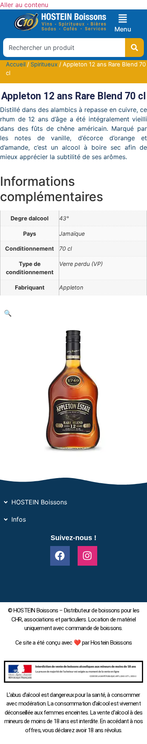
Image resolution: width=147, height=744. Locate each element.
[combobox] (64, 47)
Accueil (15, 64)
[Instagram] (87, 556)
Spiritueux (44, 64)
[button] (8, 313)
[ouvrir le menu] (123, 18)
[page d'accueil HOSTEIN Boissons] (60, 22)
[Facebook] (60, 556)
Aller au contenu (24, 5)
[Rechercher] (134, 47)
